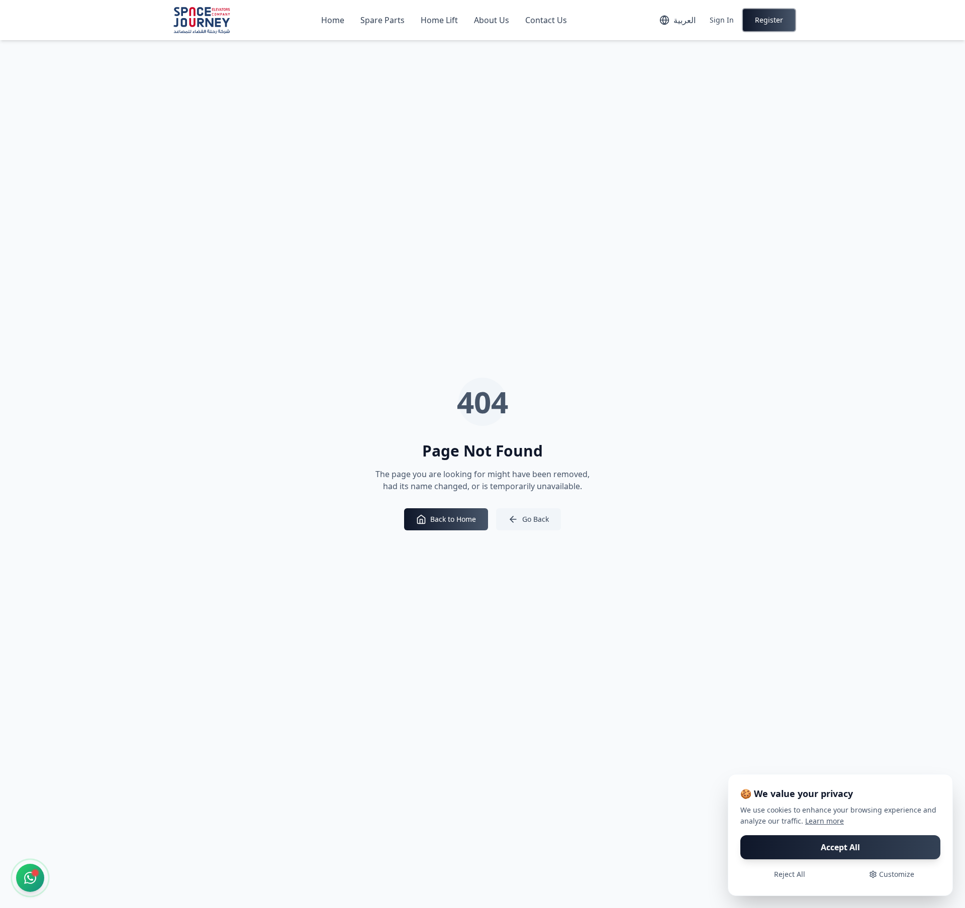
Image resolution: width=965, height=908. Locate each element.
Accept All (840, 847)
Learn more (824, 821)
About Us (491, 20)
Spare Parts (382, 20)
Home (332, 20)
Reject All (789, 874)
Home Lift (439, 20)
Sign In (722, 20)
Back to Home (453, 519)
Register (769, 20)
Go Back (535, 519)
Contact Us (546, 20)
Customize (896, 874)
